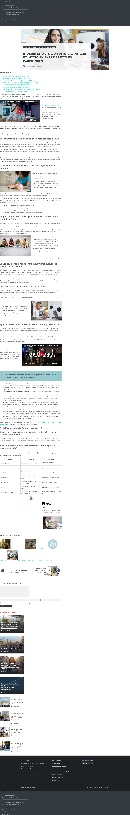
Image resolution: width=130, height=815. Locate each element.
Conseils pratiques (9, 21)
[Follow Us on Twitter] (86, 763)
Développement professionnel (12, 14)
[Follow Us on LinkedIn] (92, 763)
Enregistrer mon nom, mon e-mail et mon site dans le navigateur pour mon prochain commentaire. (25, 603)
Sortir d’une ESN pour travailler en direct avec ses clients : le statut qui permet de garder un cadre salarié (17, 717)
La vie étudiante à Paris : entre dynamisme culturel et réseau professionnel (20, 82)
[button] (4, 25)
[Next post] (59, 571)
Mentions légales (98, 787)
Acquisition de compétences (12, 7)
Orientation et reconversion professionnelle (15, 9)
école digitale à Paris (49, 105)
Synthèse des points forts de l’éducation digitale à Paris (16, 87)
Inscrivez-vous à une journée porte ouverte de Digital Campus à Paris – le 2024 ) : (29, 336)
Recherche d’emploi (9, 5)
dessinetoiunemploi (31, 66)
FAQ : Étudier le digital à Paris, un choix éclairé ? (16, 91)
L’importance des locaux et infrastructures (15, 85)
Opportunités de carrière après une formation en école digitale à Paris (19, 80)
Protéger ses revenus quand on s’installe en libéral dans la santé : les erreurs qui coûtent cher (17, 746)
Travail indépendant (10, 17)
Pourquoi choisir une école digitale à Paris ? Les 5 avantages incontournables (21, 89)
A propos (86, 787)
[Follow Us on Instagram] (89, 763)
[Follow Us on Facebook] (83, 763)
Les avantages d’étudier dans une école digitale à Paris (16, 76)
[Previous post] (3, 571)
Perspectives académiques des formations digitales (17, 84)
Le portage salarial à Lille (10, 648)
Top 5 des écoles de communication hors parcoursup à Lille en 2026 (17, 701)
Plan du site (106, 787)
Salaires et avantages (10, 19)
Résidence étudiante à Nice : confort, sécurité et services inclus (17, 731)
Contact (91, 787)
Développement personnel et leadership (14, 12)
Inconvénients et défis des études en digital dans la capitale (17, 78)
